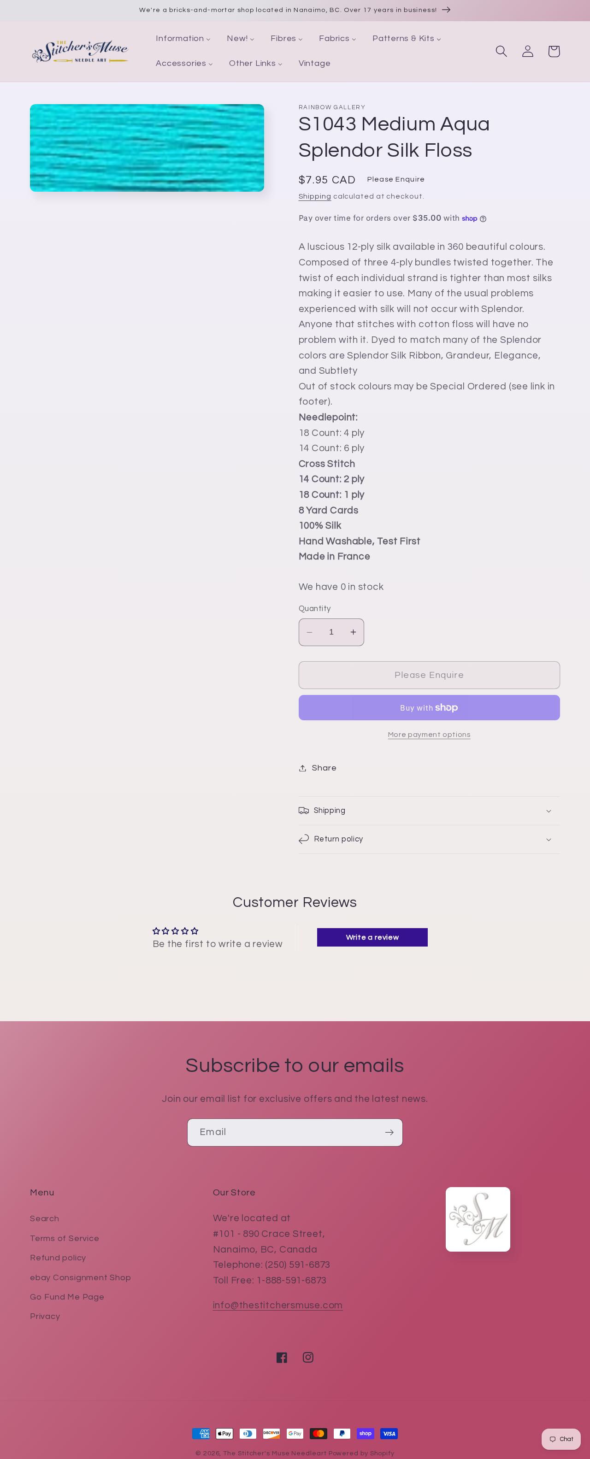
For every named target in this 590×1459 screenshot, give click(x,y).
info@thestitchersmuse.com (278, 1305)
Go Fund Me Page (67, 1297)
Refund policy (58, 1257)
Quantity (315, 609)
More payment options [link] (429, 734)
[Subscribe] (389, 1132)
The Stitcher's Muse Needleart (274, 1453)
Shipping (315, 196)
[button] (501, 51)
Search (44, 1218)
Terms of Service (64, 1238)
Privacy (45, 1316)
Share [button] (324, 768)
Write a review (372, 937)
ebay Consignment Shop (80, 1277)
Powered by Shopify (362, 1453)
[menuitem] (183, 39)
